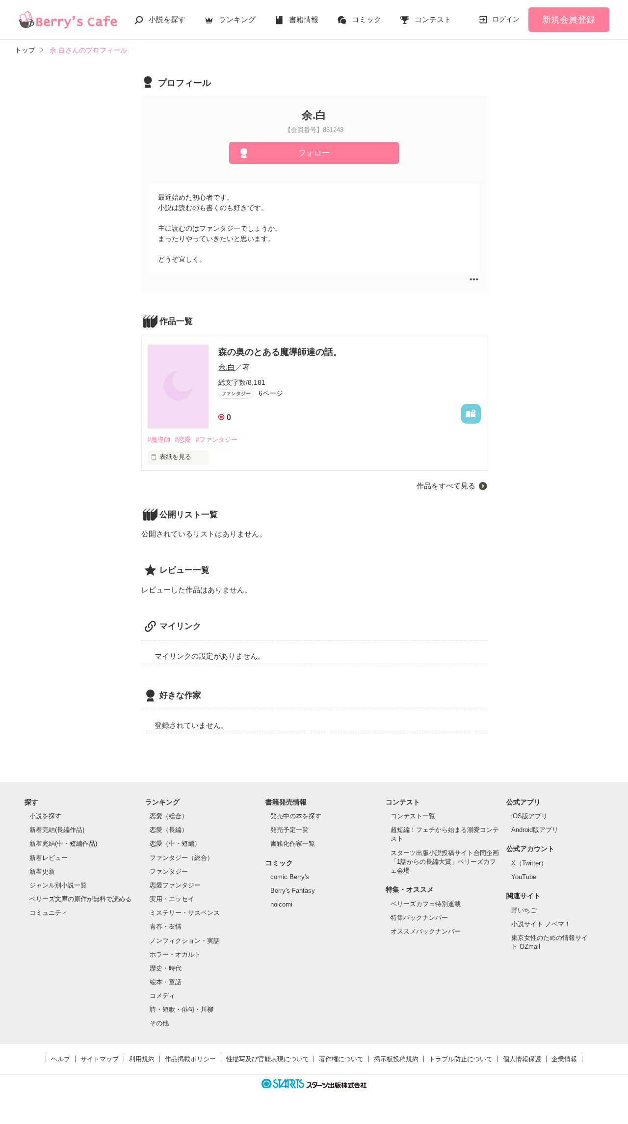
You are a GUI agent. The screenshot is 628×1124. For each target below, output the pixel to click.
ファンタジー (169, 871)
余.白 (226, 367)
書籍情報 (303, 19)
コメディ (162, 995)
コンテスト (433, 19)
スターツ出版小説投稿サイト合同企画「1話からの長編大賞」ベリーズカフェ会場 (445, 861)
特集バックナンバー (419, 917)
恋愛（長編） (169, 829)
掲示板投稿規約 (396, 1059)
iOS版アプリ (529, 816)
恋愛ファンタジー (175, 885)
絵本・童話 (166, 982)
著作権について (341, 1059)
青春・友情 (166, 926)
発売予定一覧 (289, 829)
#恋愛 (183, 439)
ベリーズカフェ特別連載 (426, 904)
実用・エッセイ (172, 899)
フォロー (314, 153)
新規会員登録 (568, 20)
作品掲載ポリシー (190, 1059)
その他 (159, 1023)
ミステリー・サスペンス (185, 912)
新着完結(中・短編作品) (63, 843)
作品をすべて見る (446, 486)
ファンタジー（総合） (181, 857)
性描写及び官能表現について (267, 1059)
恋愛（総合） (169, 816)
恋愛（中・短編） (175, 843)
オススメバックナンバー (426, 931)
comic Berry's (289, 877)
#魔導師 (159, 439)
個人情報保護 (522, 1059)
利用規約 (142, 1059)
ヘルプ (60, 1059)
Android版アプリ (534, 829)
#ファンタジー (216, 439)
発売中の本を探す (295, 816)
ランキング (237, 19)
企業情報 (564, 1059)
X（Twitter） (529, 863)
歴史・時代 (166, 968)
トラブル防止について (461, 1059)
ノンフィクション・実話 (185, 940)
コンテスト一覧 (413, 816)
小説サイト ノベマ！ (541, 924)
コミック (366, 19)
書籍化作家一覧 (292, 843)
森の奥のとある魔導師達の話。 (280, 352)
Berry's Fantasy (292, 890)
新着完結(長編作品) (56, 829)
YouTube (523, 877)
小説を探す (167, 19)
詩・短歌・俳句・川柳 (181, 1009)
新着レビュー (48, 857)
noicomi (281, 904)
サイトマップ (99, 1059)
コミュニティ (48, 912)
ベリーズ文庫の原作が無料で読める (80, 899)
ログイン (506, 19)
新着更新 (42, 871)
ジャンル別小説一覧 (58, 885)
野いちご (524, 910)
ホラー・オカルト (175, 954)
